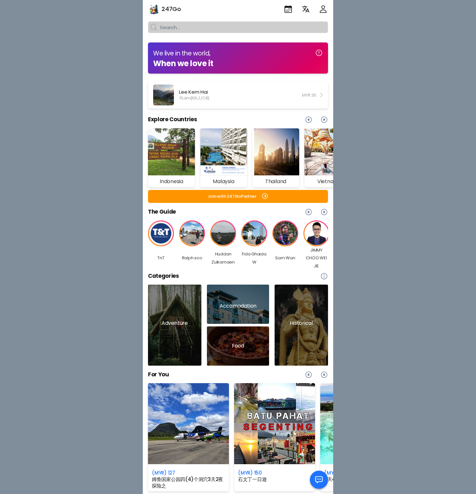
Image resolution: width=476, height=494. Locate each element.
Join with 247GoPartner (232, 196)
